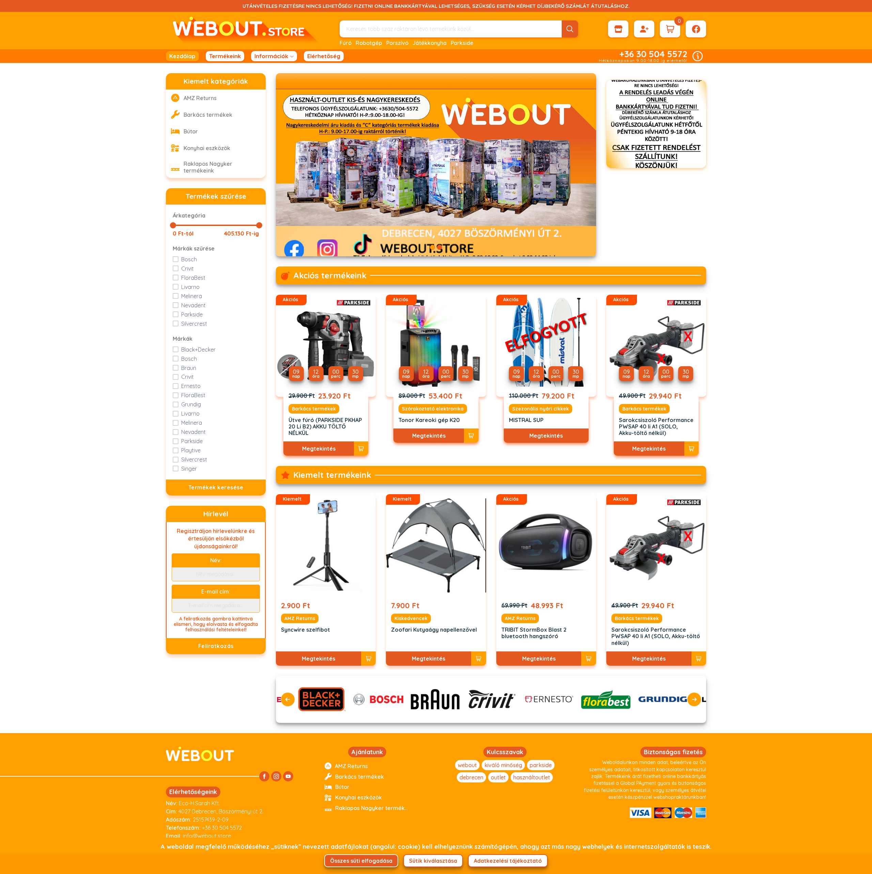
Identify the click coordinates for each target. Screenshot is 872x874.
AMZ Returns (299, 618)
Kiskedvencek (410, 618)
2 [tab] (439, 247)
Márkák (182, 338)
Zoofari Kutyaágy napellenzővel (434, 630)
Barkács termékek (314, 409)
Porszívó (397, 42)
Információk (271, 56)
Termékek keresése (216, 487)
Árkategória (189, 215)
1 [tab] (432, 247)
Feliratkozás (216, 646)
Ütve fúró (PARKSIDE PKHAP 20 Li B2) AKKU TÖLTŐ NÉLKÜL (325, 426)
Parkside (462, 42)
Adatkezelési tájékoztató (508, 860)
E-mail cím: (215, 591)
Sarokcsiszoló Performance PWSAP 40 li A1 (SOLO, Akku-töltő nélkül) (656, 426)
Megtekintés (319, 448)
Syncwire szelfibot (305, 630)
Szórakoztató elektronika (433, 409)
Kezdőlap (182, 56)
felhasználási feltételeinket (215, 630)
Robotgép (369, 42)
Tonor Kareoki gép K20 (429, 420)
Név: (216, 560)
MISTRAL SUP (526, 420)
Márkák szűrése (194, 248)
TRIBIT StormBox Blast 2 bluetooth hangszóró (533, 633)
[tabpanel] (436, 164)
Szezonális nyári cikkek (540, 409)
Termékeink (225, 56)
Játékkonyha (429, 42)
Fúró (346, 42)
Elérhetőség (323, 56)
